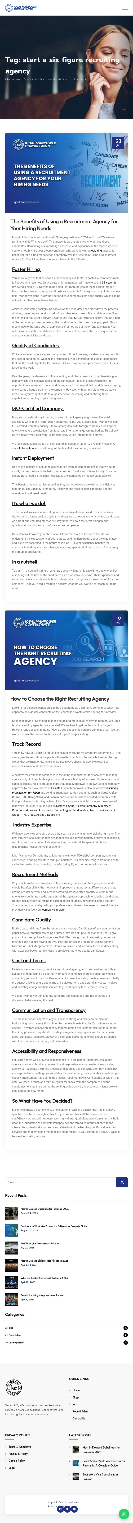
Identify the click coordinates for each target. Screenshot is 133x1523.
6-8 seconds (109, 282)
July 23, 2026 (27, 1247)
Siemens (61, 806)
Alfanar (40, 814)
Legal (12, 1468)
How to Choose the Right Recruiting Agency (59, 698)
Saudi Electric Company (82, 806)
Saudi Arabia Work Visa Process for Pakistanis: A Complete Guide (54, 1226)
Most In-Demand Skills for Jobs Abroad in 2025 (44, 1260)
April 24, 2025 (28, 1264)
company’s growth (53, 909)
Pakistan (56, 788)
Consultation (15, 1335)
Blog (11, 1328)
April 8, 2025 (27, 1299)
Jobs (75, 1404)
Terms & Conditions (20, 1447)
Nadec (51, 814)
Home (76, 1390)
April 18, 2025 (28, 1282)
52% (76, 318)
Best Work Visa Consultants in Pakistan (40, 1243)
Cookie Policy (17, 1461)
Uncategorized (16, 1342)
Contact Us (79, 1418)
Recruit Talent (80, 1411)
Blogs (76, 1397)
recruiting (96, 250)
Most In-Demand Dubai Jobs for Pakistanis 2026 (45, 1209)
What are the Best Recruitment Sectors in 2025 (44, 1278)
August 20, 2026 (29, 1230)
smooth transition (23, 448)
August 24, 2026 (29, 1213)
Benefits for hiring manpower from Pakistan (42, 1295)
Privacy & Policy (18, 1454)
